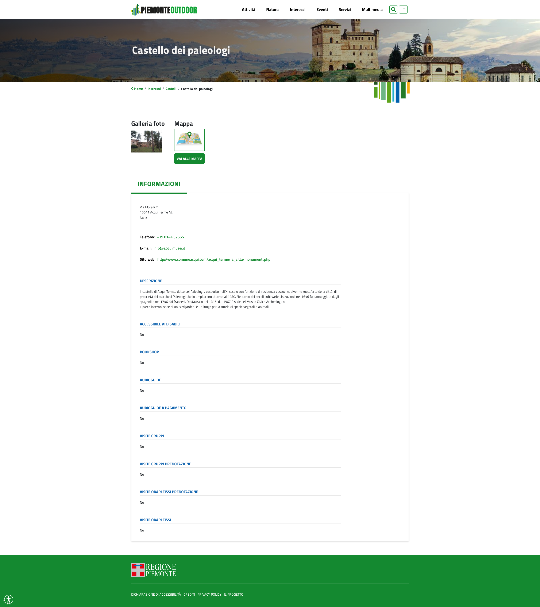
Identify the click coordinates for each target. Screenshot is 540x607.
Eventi (322, 9)
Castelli (171, 88)
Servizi (345, 9)
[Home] (164, 9)
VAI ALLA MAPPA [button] (189, 158)
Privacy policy (209, 594)
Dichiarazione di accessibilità (156, 594)
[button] (393, 9)
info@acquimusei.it (169, 248)
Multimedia (372, 9)
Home (138, 88)
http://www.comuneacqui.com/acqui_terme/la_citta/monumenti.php (213, 259)
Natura (272, 9)
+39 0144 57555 (170, 237)
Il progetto (233, 594)
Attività (248, 9)
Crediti (189, 594)
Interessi (297, 9)
